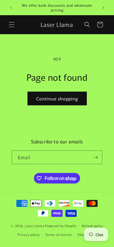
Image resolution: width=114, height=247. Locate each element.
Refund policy (92, 225)
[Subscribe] (95, 157)
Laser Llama (34, 225)
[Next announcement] (103, 7)
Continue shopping (57, 98)
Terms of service (58, 234)
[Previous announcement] (10, 7)
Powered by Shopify (60, 225)
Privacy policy (29, 234)
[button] (11, 24)
